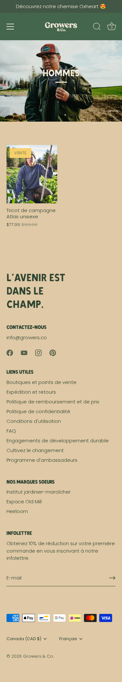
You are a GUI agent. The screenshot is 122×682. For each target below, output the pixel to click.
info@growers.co (27, 337)
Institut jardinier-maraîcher (39, 491)
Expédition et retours (31, 392)
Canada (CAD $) (24, 638)
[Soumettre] (112, 578)
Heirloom (17, 511)
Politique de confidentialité (38, 411)
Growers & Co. (38, 656)
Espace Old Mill (24, 501)
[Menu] (10, 26)
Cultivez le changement (35, 450)
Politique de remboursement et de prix (53, 401)
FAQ (11, 430)
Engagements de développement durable (58, 440)
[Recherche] (97, 27)
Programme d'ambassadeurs (42, 460)
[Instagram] (38, 352)
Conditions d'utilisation (34, 421)
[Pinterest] (52, 352)
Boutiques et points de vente (41, 382)
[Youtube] (24, 352)
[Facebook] (10, 352)
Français (68, 638)
